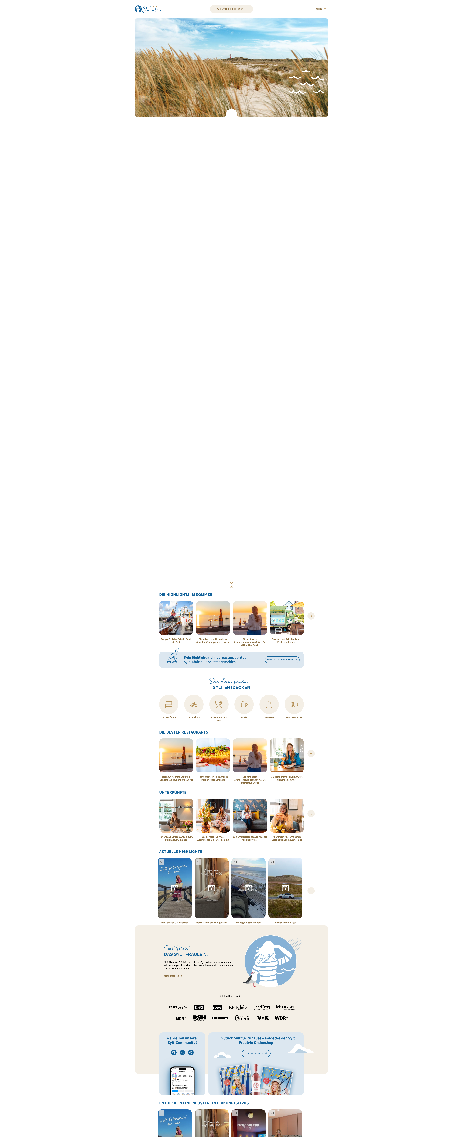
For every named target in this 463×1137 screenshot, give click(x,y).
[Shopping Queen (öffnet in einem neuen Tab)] (242, 1018)
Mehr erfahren (171, 975)
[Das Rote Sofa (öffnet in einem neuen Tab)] (199, 1007)
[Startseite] (149, 9)
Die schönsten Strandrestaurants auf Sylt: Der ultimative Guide (249, 642)
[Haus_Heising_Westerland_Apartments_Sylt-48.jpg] (250, 816)
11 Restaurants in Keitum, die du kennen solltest (287, 778)
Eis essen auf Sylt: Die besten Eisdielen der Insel (287, 641)
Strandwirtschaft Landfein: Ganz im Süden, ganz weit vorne (213, 641)
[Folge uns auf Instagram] (182, 1052)
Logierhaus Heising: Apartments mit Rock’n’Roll (250, 838)
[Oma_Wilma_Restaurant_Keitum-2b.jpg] (287, 755)
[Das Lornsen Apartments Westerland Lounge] (213, 816)
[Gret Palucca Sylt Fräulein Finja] (176, 618)
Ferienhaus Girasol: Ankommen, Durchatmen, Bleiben (176, 838)
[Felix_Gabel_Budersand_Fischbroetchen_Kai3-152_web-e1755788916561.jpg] (213, 755)
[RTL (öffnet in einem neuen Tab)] (220, 1018)
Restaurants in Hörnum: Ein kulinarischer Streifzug (213, 778)
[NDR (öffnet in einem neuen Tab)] (181, 1018)
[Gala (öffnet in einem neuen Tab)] (217, 1007)
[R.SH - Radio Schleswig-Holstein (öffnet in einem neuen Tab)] (199, 1018)
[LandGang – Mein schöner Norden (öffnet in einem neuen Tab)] (262, 1007)
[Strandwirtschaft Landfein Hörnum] (213, 618)
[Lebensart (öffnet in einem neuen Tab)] (285, 1007)
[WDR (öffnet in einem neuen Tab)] (281, 1018)
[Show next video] (311, 890)
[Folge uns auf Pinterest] (191, 1052)
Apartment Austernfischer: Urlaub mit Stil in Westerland (287, 838)
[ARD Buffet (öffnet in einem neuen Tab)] (177, 1007)
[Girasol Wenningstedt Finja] (176, 816)
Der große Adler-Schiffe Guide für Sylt (176, 641)
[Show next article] (311, 616)
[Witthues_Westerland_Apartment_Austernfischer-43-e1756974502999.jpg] (287, 816)
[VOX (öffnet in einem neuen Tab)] (263, 1018)
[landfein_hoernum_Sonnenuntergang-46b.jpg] (250, 618)
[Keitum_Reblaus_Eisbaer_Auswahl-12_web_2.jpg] (287, 618)
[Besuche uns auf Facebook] (174, 1052)
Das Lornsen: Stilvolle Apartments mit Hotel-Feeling (213, 838)
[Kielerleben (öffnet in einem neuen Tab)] (238, 1007)
